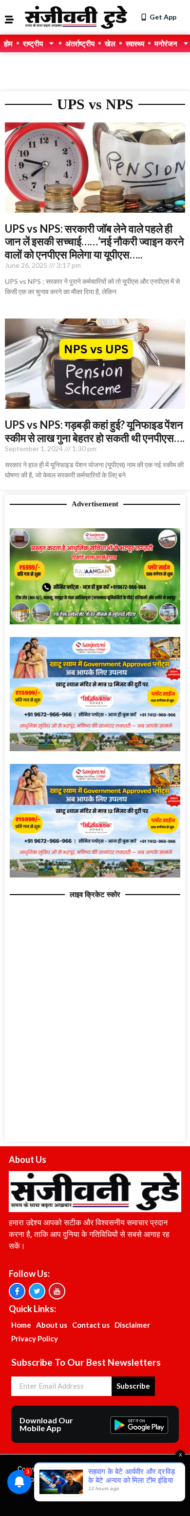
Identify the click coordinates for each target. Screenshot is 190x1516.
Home (21, 1324)
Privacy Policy (34, 1338)
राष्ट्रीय (33, 43)
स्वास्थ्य (135, 43)
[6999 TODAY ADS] (95, 621)
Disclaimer (132, 1324)
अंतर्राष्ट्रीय (80, 43)
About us (51, 1324)
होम (8, 43)
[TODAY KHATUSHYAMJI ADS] (95, 748)
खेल (110, 43)
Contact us (91, 1324)
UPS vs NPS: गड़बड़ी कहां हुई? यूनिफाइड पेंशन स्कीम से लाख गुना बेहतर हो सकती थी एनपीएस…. (95, 431)
